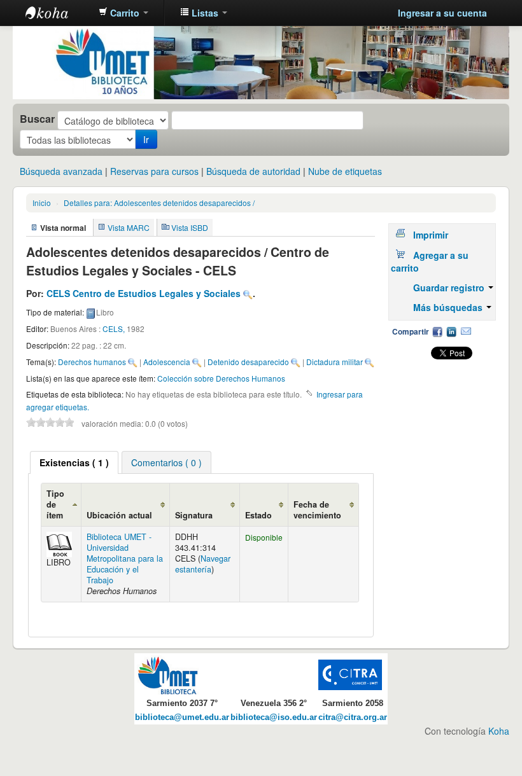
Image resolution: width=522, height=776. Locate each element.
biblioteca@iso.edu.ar (273, 717)
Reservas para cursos (154, 171)
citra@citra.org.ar (352, 717)
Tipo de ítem (55, 504)
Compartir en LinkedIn (451, 331)
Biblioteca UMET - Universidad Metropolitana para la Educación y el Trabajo (125, 558)
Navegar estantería (202, 564)
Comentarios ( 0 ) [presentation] (166, 462)
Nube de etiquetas (345, 171)
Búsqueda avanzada (61, 171)
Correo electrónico (466, 331)
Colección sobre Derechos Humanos (221, 378)
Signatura (194, 515)
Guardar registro (450, 287)
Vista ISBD (189, 227)
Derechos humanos (92, 361)
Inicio (41, 202)
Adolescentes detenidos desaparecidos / (159, 202)
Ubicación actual (119, 515)
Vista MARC (129, 227)
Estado (258, 515)
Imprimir (430, 234)
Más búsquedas (449, 307)
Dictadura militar (334, 361)
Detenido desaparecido (248, 361)
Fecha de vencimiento (317, 510)
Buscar (37, 119)
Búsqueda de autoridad (253, 171)
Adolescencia (166, 361)
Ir (146, 139)
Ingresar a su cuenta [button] (442, 12)
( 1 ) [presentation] (74, 462)
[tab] (74, 462)
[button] (123, 12)
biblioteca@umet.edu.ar (182, 717)
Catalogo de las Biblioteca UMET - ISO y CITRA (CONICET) (57, 12)
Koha (498, 730)
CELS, (114, 328)
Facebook (437, 331)
